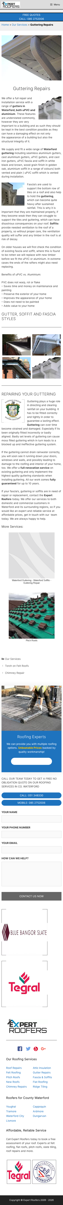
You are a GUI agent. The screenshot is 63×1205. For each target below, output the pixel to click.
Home (5, 24)
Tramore (11, 1111)
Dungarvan (39, 1115)
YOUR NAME (9, 812)
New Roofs (13, 1081)
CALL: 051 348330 (31, 795)
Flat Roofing (40, 1081)
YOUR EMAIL (10, 843)
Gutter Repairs (42, 1072)
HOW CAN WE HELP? (15, 858)
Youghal (11, 1106)
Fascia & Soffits (42, 1077)
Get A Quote (31, 761)
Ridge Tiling (40, 1086)
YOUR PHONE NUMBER (16, 827)
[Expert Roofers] (11, 4)
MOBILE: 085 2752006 (31, 802)
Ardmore (38, 1111)
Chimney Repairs (16, 1086)
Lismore (11, 1120)
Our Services (19, 24)
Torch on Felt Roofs (17, 665)
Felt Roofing (13, 1072)
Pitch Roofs (13, 1077)
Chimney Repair (14, 672)
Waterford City (15, 1115)
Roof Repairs (14, 1067)
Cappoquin (39, 1106)
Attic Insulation (42, 1067)
